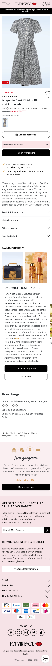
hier (17, 338)
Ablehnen (26, 376)
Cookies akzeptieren (26, 368)
